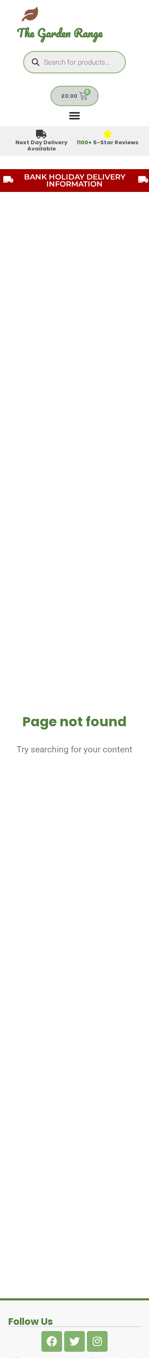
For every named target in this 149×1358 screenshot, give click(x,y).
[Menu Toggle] (74, 115)
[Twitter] (74, 1341)
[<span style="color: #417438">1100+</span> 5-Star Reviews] (107, 134)
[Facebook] (51, 1341)
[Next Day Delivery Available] (41, 134)
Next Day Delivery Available (41, 145)
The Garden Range (60, 33)
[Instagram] (97, 1341)
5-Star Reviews (108, 142)
